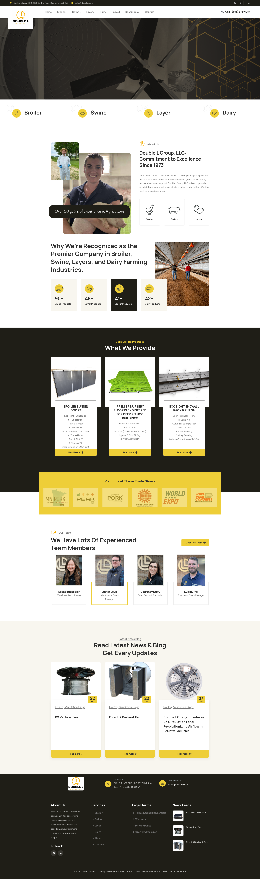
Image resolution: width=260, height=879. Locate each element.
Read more (74, 753)
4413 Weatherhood (196, 812)
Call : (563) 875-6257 (237, 11)
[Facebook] (235, 3)
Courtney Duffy (110, 592)
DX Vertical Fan (193, 827)
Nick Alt (191, 592)
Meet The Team (194, 542)
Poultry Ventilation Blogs (70, 707)
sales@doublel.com (178, 784)
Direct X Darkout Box (71, 717)
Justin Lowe (69, 592)
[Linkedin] (240, 3)
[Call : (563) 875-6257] (222, 12)
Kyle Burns (150, 592)
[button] (210, 408)
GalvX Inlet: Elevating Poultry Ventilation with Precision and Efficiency (181, 721)
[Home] (20, 17)
